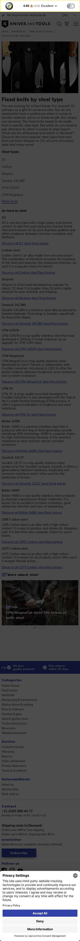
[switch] (71, 6)
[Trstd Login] (73, 5)
